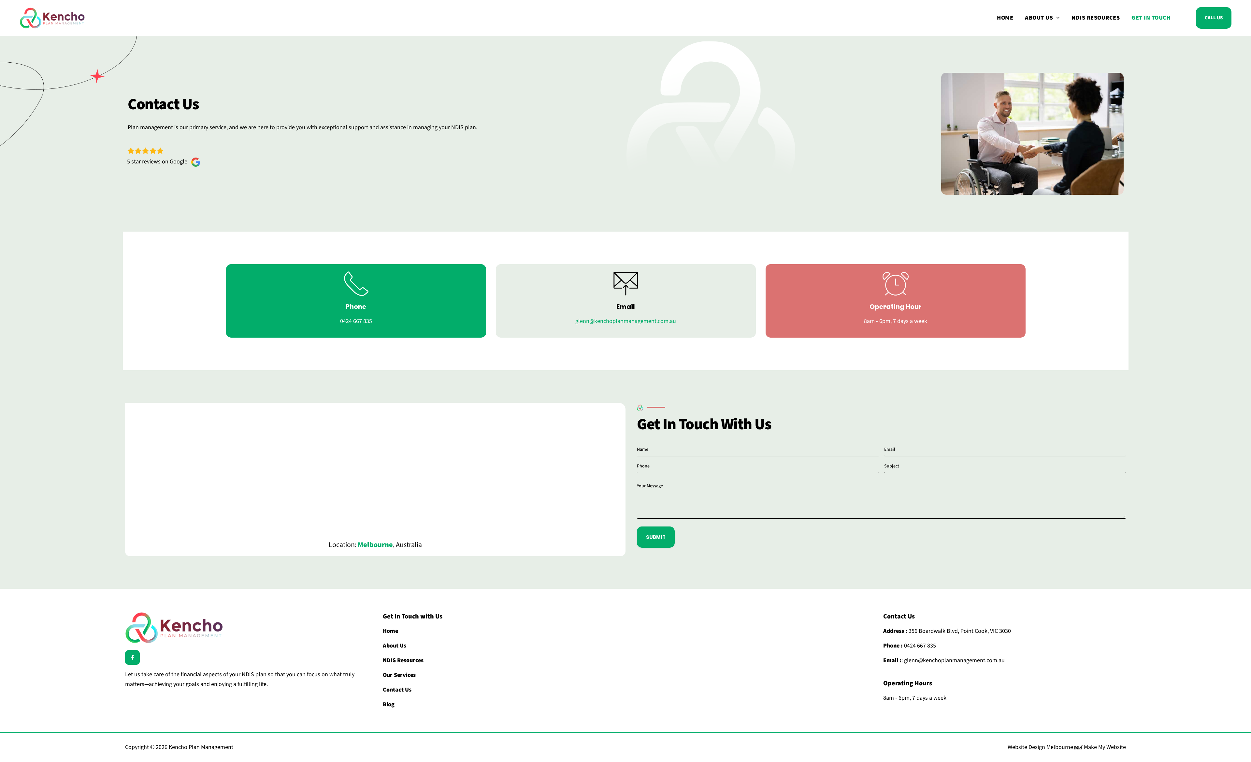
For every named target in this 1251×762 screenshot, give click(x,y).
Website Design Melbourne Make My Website (1067, 747)
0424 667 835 (356, 321)
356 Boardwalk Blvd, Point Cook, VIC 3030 (959, 631)
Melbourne (375, 545)
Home (1005, 18)
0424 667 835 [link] (919, 646)
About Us (1039, 18)
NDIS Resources (1095, 18)
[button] (1056, 18)
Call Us (1214, 17)
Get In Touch (1151, 18)
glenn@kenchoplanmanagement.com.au (625, 321)
